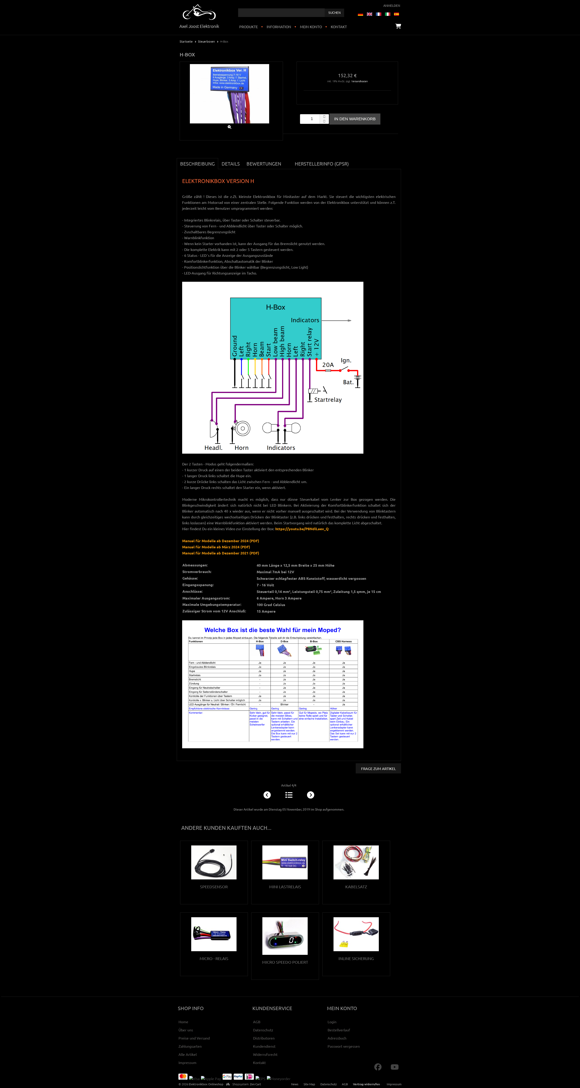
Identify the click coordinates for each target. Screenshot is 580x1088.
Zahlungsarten (190, 1046)
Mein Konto (311, 26)
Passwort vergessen (344, 1046)
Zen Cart (255, 1084)
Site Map (309, 1084)
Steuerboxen (206, 41)
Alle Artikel (188, 1054)
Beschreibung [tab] (197, 163)
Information (279, 26)
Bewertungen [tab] (263, 163)
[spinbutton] (314, 119)
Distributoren (264, 1038)
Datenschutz (263, 1030)
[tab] (288, 161)
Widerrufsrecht (265, 1054)
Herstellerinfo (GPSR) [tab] (322, 163)
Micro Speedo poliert (285, 962)
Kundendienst (264, 1046)
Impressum (187, 1062)
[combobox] (281, 12)
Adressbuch (337, 1038)
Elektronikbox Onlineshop (206, 1084)
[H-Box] (229, 124)
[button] (324, 116)
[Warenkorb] (398, 26)
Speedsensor (214, 886)
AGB (256, 1021)
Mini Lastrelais (285, 886)
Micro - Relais (214, 958)
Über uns (186, 1030)
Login (332, 1021)
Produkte (248, 26)
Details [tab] (231, 163)
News (294, 1084)
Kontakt (339, 26)
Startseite (186, 41)
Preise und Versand (194, 1038)
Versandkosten (359, 81)
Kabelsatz (356, 886)
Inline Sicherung (356, 958)
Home (183, 1021)
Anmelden (391, 5)
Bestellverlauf (339, 1030)
